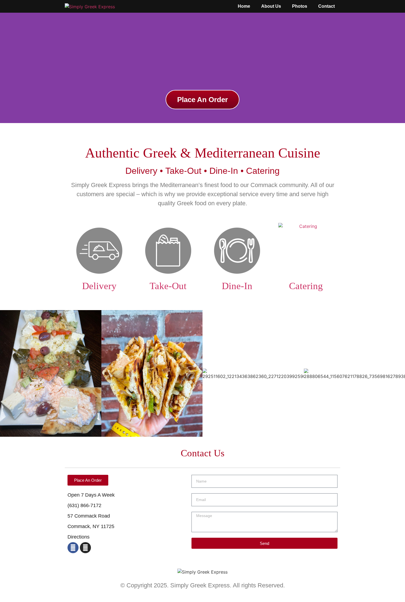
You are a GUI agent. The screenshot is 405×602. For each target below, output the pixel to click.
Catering (306, 286)
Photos (299, 6)
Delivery (99, 286)
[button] (5, 68)
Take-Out (168, 286)
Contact (326, 6)
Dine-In (237, 286)
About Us (271, 6)
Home (244, 6)
